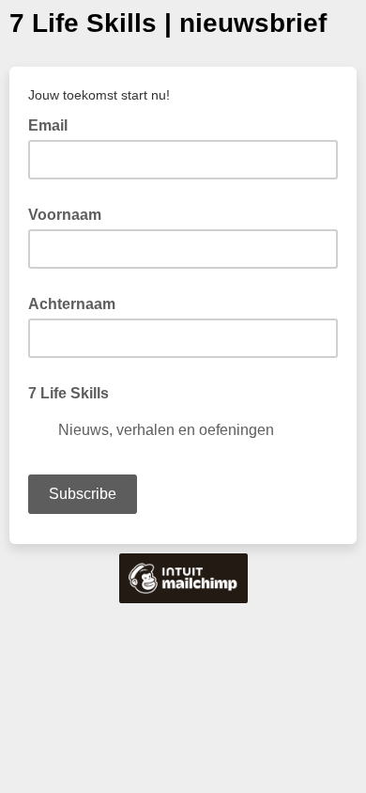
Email (53, 124)
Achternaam (71, 304)
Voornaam (64, 215)
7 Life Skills (68, 393)
